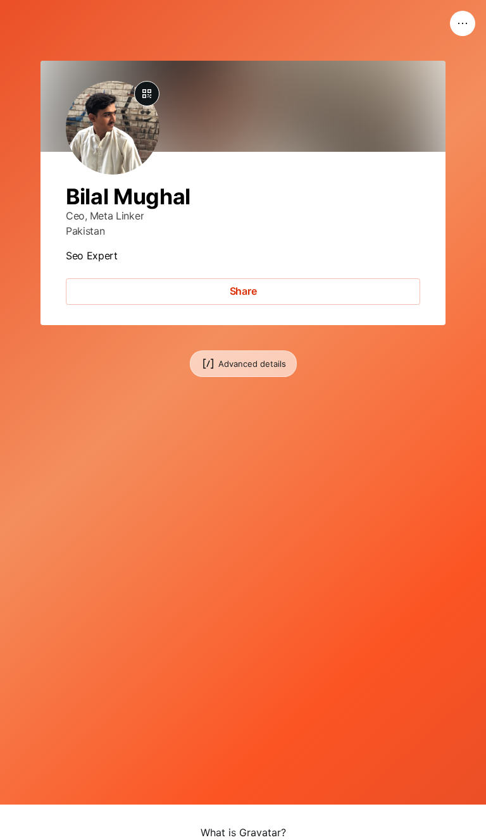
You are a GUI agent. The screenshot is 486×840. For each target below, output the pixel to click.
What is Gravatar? (243, 832)
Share (243, 291)
